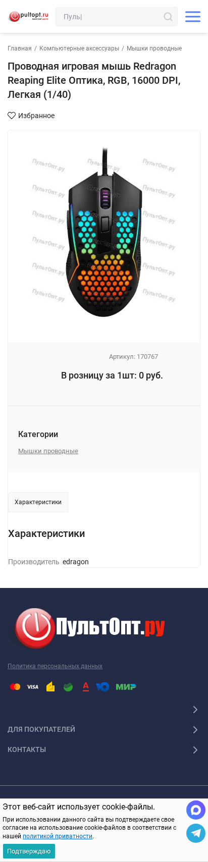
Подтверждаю (29, 851)
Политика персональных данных (55, 666)
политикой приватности (57, 836)
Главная (20, 48)
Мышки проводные (154, 48)
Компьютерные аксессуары (79, 48)
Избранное (36, 116)
